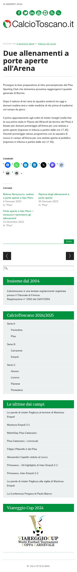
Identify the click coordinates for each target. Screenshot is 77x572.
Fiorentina (16, 329)
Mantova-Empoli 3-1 (18, 424)
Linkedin (32, 12)
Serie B (11, 344)
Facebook (18, 12)
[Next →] (70, 256)
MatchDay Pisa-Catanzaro (22, 432)
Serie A (11, 323)
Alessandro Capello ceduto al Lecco (27, 457)
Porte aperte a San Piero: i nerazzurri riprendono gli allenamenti (18, 215)
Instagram (45, 12)
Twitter (25, 12)
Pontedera (17, 390)
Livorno (15, 377)
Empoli (15, 356)
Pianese (15, 383)
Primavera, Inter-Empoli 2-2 (22, 473)
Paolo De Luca (47, 43)
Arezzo (15, 371)
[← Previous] (7, 256)
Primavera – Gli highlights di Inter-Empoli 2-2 (32, 465)
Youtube (38, 12)
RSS (52, 12)
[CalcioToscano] (38, 27)
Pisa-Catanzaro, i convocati (22, 440)
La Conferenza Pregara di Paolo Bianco (29, 493)
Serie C (11, 364)
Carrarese (16, 350)
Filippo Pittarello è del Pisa (22, 449)
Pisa (69, 241)
